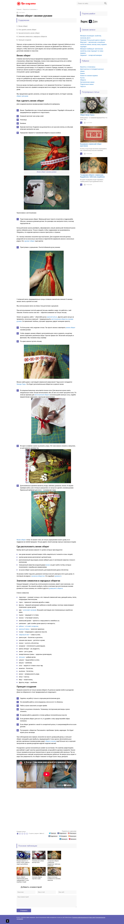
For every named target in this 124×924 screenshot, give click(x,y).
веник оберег (70, 327)
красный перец (24, 629)
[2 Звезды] (20, 833)
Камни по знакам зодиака (89, 75)
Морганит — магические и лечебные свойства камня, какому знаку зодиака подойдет (93, 44)
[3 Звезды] (22, 833)
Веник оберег (22, 26)
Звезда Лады (21, 384)
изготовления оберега (42, 395)
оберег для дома (22, 96)
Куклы (82, 78)
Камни (82, 73)
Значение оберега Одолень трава (37, 877)
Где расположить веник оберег (28, 33)
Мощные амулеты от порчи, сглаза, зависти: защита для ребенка (23, 862)
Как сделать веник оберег (26, 29)
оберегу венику (50, 741)
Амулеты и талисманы (87, 67)
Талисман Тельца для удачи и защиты (93, 40)
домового (58, 576)
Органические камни (87, 82)
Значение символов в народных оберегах (32, 36)
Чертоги (83, 86)
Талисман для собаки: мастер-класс (38, 861)
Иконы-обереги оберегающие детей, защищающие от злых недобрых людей (23, 879)
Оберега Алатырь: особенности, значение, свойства (54, 878)
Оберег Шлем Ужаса (87, 115)
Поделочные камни (86, 84)
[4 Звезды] (25, 833)
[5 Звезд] (27, 833)
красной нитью (52, 317)
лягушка (22, 657)
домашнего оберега (56, 588)
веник (48, 565)
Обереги (83, 80)
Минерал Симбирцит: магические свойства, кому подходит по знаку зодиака (91, 51)
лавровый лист (24, 635)
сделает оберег (29, 241)
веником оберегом (38, 576)
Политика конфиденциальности (80, 917)
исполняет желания (29, 610)
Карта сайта (92, 917)
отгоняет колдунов (31, 626)
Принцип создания (24, 40)
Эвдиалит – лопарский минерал (91, 55)
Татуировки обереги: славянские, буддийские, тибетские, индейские (53, 863)
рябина (21, 626)
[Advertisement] (47, 809)
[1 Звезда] (18, 833)
